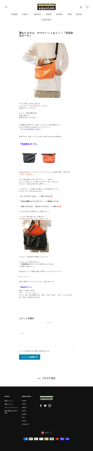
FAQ (70, 14)
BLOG (79, 14)
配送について (9, 401)
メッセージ (22, 333)
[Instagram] (49, 405)
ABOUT (37, 14)
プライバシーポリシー (11, 407)
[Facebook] (40, 405)
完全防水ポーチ (28, 144)
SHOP (49, 14)
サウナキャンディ (34, 129)
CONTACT (46, 19)
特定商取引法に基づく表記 (11, 412)
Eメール (49, 322)
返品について (9, 404)
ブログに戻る (49, 378)
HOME (14, 14)
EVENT (59, 14)
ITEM (25, 14)
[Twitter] (45, 405)
